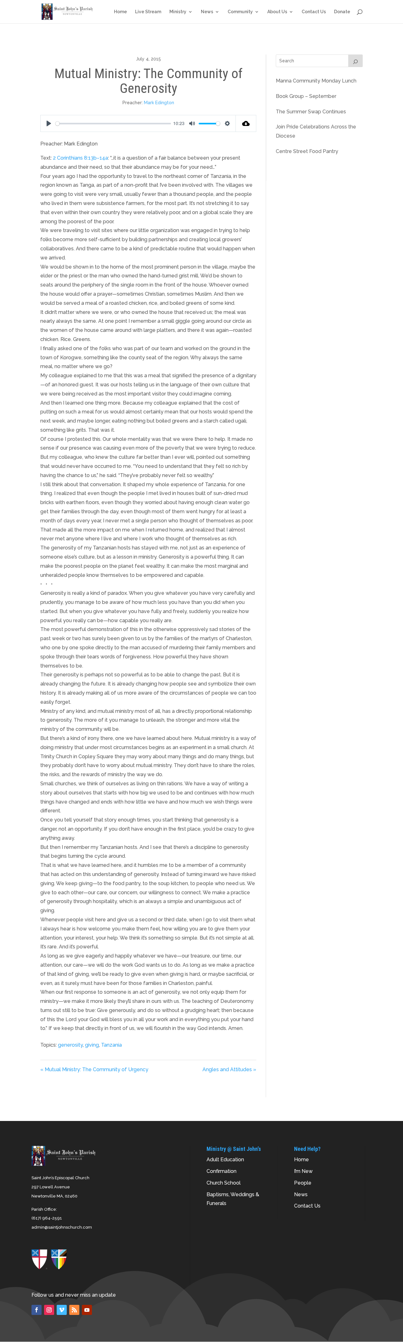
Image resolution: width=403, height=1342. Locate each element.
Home (120, 11)
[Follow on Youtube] (87, 1310)
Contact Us (314, 11)
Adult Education (225, 1160)
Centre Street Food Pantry (307, 151)
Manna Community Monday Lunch (316, 81)
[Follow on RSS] (74, 1310)
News (207, 11)
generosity (70, 1045)
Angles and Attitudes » (229, 1069)
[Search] (355, 60)
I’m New (303, 1171)
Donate (342, 11)
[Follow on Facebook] (36, 1310)
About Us (277, 11)
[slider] (113, 124)
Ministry (177, 11)
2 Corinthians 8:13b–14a (80, 158)
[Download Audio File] (246, 123)
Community (240, 11)
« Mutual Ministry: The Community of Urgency (94, 1069)
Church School (224, 1183)
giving (92, 1045)
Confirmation (221, 1171)
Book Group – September (306, 96)
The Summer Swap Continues (311, 112)
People (302, 1183)
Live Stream (148, 11)
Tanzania (111, 1045)
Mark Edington (159, 102)
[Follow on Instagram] (49, 1310)
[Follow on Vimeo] (62, 1310)
